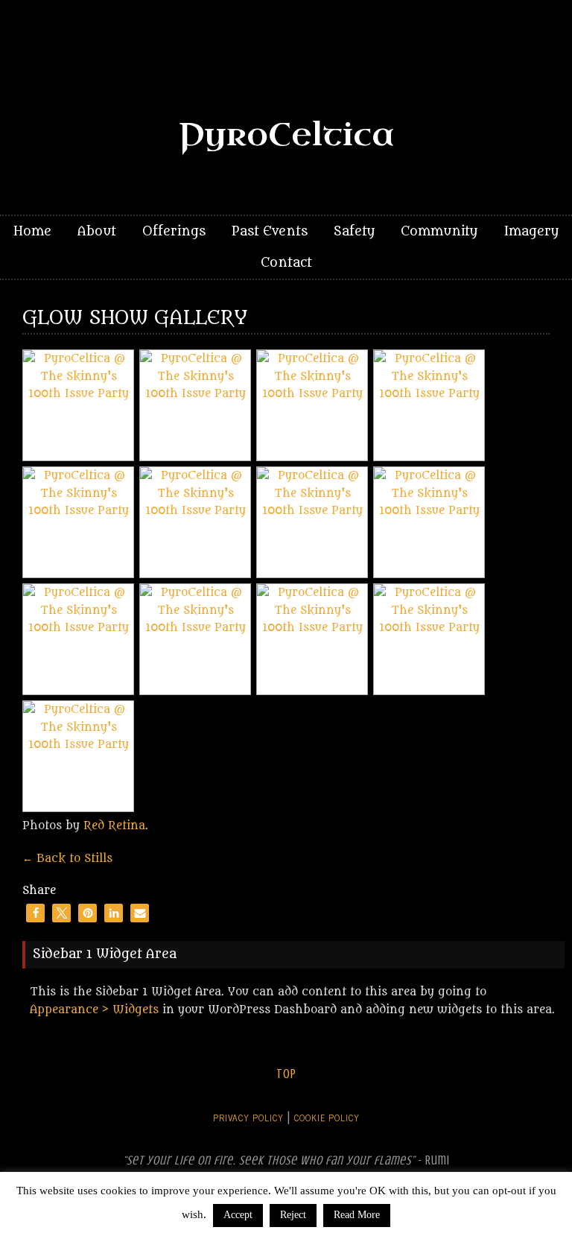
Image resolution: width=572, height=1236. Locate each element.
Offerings (174, 231)
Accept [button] (237, 1214)
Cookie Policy (327, 1117)
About (96, 231)
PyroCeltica (286, 135)
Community (439, 231)
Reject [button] (293, 1214)
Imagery (531, 231)
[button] (35, 913)
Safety (354, 231)
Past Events (270, 231)
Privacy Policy (248, 1117)
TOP (286, 1074)
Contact (286, 263)
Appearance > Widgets (94, 1010)
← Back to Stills (67, 858)
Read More (357, 1214)
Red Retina (114, 826)
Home (32, 231)
